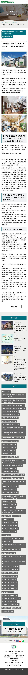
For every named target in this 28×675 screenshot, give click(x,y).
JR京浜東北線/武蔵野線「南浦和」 (13, 405)
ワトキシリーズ (7, 541)
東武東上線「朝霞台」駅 (9, 585)
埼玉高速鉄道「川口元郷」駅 (11, 550)
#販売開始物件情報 (7, 36)
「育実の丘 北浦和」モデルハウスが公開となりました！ (13, 512)
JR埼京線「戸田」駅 (8, 450)
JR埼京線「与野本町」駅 (10, 441)
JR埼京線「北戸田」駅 (9, 447)
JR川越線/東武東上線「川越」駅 (12, 465)
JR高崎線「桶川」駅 (8, 507)
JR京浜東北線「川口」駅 (10, 418)
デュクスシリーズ (7, 519)
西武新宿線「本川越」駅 (9, 595)
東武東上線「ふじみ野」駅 (10, 566)
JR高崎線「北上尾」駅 (9, 504)
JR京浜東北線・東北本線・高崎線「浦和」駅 (12, 434)
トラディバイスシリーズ (9, 522)
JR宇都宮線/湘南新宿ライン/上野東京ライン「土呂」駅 (13, 461)
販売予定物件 (6, 608)
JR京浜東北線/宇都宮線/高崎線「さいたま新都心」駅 (13, 401)
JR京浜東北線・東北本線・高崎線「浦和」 (12, 428)
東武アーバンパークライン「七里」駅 (13, 557)
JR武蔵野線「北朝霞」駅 (10, 486)
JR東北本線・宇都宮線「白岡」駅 (12, 478)
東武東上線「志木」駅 (9, 579)
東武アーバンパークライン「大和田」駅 (13, 562)
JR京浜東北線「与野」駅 (10, 411)
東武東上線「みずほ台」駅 (10, 570)
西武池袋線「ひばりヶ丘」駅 (11, 598)
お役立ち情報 (6, 516)
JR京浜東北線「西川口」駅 (10, 424)
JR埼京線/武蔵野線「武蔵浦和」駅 (13, 438)
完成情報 (5, 553)
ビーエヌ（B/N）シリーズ (10, 529)
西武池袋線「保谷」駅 (9, 601)
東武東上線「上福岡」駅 (9, 573)
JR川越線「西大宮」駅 (9, 468)
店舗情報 (12, 553)
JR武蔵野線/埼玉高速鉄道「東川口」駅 (13, 482)
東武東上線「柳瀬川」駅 (9, 589)
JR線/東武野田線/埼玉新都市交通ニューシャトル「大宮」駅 (13, 497)
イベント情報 (16, 516)
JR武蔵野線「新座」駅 (9, 490)
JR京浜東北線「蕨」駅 (9, 421)
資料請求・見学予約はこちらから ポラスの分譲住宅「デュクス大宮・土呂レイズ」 (14, 299)
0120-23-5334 (16, 629)
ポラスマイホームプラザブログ (10, 22)
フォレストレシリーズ (9, 532)
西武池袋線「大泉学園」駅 (10, 605)
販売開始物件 (16, 608)
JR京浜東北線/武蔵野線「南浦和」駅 (13, 408)
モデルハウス (6, 535)
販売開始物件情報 (7, 611)
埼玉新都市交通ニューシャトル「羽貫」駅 (13, 545)
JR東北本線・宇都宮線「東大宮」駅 (13, 475)
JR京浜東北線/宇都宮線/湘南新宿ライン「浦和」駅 (13, 396)
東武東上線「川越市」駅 (9, 576)
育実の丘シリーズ (7, 592)
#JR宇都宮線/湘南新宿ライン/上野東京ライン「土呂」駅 (13, 33)
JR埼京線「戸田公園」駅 (10, 457)
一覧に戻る (14, 306)
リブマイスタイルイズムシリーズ (12, 538)
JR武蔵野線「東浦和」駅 (10, 493)
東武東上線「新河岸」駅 (9, 582)
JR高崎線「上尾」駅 (8, 501)
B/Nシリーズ (6, 391)
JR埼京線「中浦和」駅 (9, 444)
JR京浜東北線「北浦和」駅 (10, 415)
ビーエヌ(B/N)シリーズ (9, 525)
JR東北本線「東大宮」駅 (10, 472)
